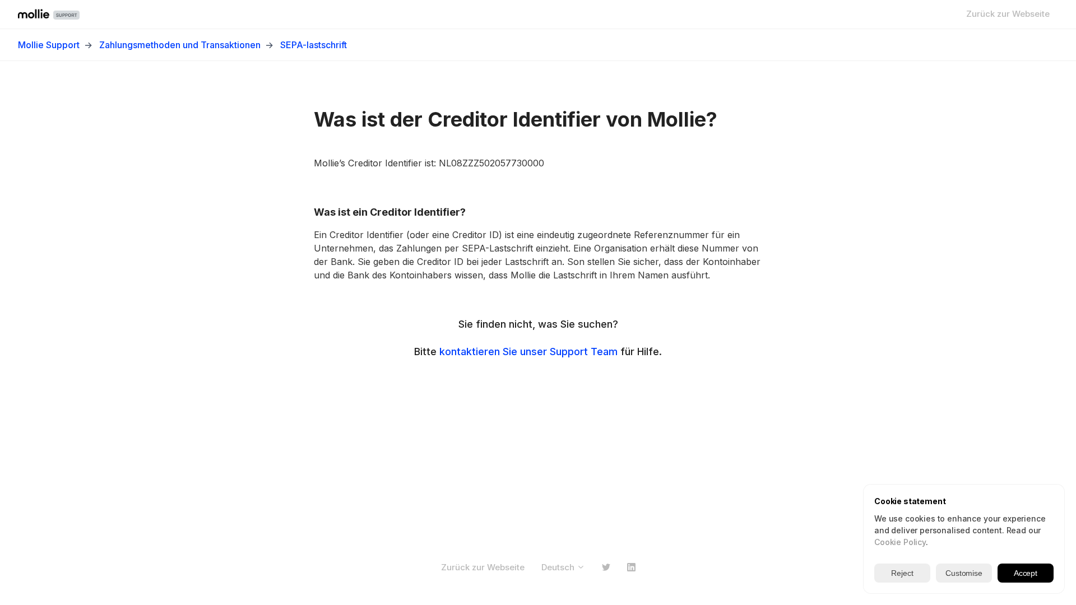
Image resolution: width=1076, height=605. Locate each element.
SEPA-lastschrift (313, 44)
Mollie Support (49, 44)
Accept (1025, 573)
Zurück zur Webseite (1008, 13)
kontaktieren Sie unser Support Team (528, 351)
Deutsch (559, 567)
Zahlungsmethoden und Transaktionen (180, 44)
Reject (902, 573)
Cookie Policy (900, 542)
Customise (963, 573)
